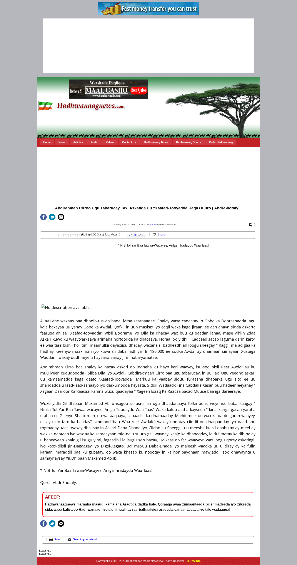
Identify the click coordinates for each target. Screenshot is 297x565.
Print (57, 539)
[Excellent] (78, 235)
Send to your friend (85, 539)
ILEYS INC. (194, 561)
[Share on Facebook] (43, 217)
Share (161, 234)
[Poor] (64, 235)
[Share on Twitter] (52, 217)
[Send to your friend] (61, 217)
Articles (153, 224)
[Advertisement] (148, 45)
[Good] (71, 235)
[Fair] (68, 235)
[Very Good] (75, 235)
